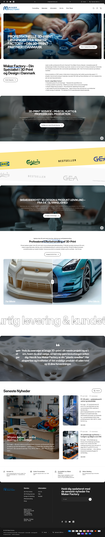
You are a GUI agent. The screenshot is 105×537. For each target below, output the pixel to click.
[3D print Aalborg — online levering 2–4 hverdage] (31, 427)
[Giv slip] (52, 282)
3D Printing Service (29, 494)
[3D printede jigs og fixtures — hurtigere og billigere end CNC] (70, 445)
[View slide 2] (52, 373)
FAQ (39, 494)
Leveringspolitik (34, 532)
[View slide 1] (51, 373)
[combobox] (84, 1)
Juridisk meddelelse (16, 534)
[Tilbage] (34, 1)
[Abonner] (90, 499)
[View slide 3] (54, 373)
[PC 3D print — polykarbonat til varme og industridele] (70, 410)
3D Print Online (28, 491)
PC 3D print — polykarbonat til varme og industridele (91, 400)
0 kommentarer (22, 433)
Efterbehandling (28, 498)
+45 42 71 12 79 (52, 1)
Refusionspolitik (21, 532)
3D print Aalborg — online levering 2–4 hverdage (21, 438)
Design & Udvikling (29, 496)
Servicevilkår (27, 532)
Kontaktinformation (7, 534)
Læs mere (9, 455)
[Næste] (70, 1)
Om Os (40, 491)
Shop (25, 501)
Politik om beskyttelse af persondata (10, 532)
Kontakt (40, 496)
